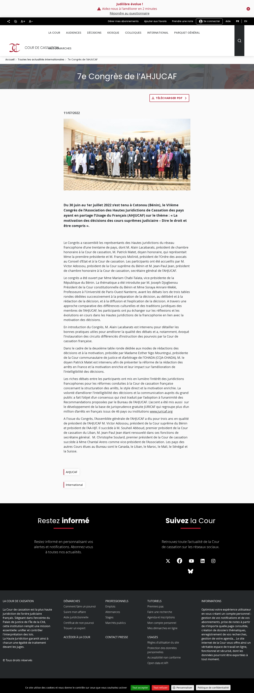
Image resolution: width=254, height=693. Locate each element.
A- (31, 21)
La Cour (54, 33)
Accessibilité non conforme (164, 657)
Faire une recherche (159, 612)
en (245, 21)
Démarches (72, 601)
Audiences (73, 33)
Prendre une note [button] (182, 21)
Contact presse (116, 637)
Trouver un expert (74, 628)
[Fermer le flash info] (248, 8)
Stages (109, 617)
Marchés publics (115, 623)
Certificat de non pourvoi (79, 623)
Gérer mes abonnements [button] (123, 21)
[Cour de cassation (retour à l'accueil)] (32, 47)
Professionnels (116, 601)
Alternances (112, 612)
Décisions (94, 33)
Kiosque (113, 33)
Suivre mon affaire (75, 612)
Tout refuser (160, 687)
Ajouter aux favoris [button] (155, 21)
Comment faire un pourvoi (80, 606)
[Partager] (8, 21)
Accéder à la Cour (77, 637)
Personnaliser (184, 687)
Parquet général (187, 33)
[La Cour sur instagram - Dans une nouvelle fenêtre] (213, 561)
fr (237, 21)
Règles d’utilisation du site (163, 642)
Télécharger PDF (169, 98)
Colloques (133, 33)
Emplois (110, 606)
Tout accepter (140, 687)
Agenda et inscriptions (161, 617)
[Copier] (15, 21)
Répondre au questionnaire (129, 13)
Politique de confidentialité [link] (213, 687)
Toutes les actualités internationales (41, 59)
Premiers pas (155, 606)
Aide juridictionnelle (76, 617)
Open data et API (157, 663)
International (157, 33)
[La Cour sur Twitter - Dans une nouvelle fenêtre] (168, 561)
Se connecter (211, 21)
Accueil (10, 59)
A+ (23, 21)
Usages (152, 637)
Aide (228, 21)
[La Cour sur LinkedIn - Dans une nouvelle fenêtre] (203, 561)
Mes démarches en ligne (162, 628)
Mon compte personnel (161, 623)
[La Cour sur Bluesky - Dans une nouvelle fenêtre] (190, 571)
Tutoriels (154, 601)
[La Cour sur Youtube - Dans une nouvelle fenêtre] (191, 561)
